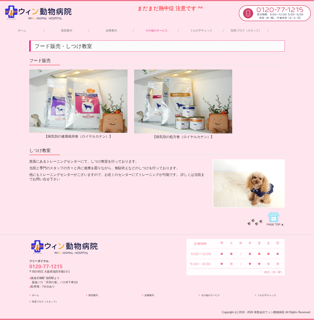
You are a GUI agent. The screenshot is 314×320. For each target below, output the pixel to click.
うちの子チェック (201, 30)
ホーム (22, 30)
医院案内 (66, 30)
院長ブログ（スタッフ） (246, 30)
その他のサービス (156, 30)
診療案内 (111, 30)
